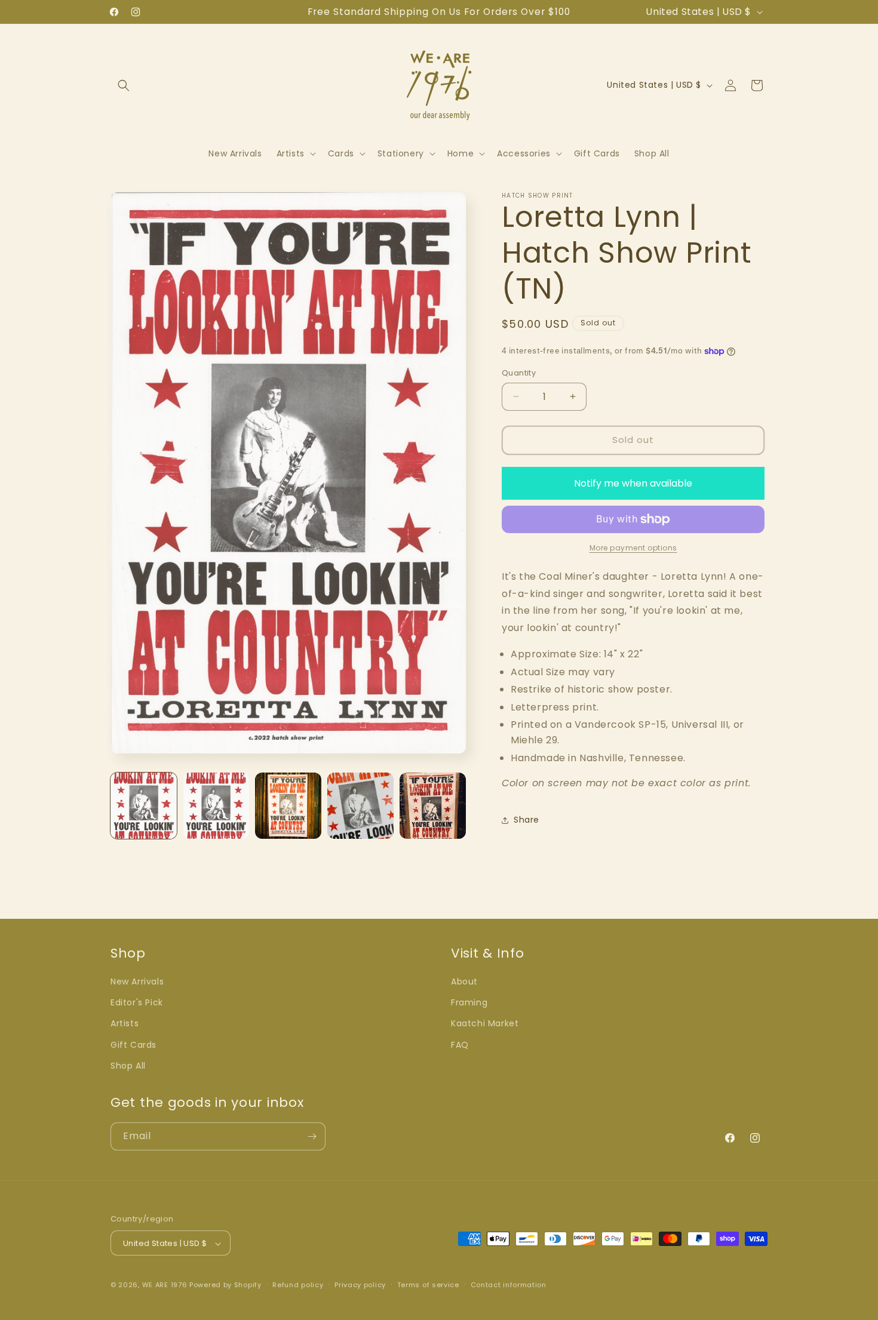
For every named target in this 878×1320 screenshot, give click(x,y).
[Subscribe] (312, 1136)
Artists (124, 1024)
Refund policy (297, 1285)
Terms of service (428, 1285)
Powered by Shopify (225, 1285)
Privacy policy (360, 1285)
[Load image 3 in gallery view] (288, 806)
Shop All (128, 1066)
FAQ (460, 1045)
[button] (123, 85)
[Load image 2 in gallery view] (216, 806)
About (464, 981)
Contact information (509, 1285)
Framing (469, 1002)
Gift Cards (133, 1045)
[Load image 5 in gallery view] (433, 806)
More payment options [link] (633, 548)
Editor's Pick (136, 1002)
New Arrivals (137, 981)
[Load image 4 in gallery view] (360, 806)
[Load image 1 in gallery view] (143, 806)
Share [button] (526, 820)
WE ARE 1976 (165, 1285)
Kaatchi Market (484, 1024)
